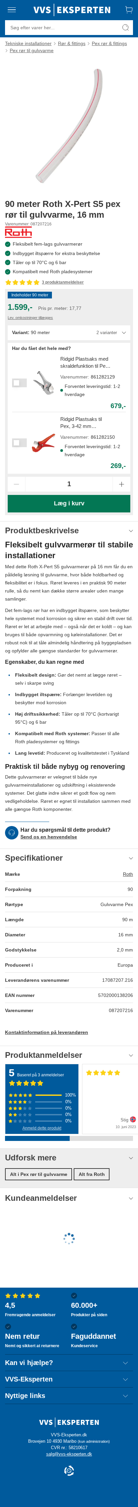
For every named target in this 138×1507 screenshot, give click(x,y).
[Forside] (72, 10)
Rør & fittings (71, 43)
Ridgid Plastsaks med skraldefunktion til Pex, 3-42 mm (85, 362)
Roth (128, 874)
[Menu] (12, 10)
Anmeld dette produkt (41, 1128)
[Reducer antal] (16, 484)
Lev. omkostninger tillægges (30, 318)
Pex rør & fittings (109, 43)
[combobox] (69, 332)
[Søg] (125, 27)
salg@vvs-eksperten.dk (69, 1454)
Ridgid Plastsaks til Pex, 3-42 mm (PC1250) (81, 423)
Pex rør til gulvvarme (32, 50)
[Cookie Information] (69, 1471)
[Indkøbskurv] (129, 10)
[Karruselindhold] (69, 126)
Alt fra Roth (92, 1174)
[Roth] (18, 232)
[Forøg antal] (121, 484)
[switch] (19, 383)
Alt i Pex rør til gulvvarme (38, 1174)
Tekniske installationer (28, 43)
